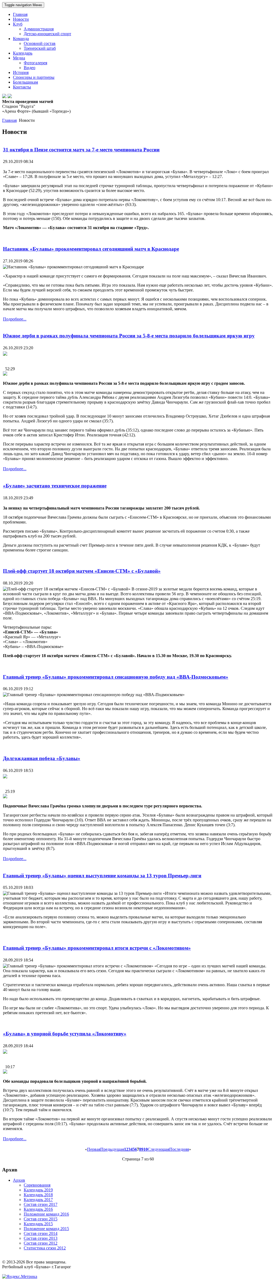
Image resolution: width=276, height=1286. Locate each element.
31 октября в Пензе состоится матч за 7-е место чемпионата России (81, 149)
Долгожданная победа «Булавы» (41, 758)
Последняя (179, 1149)
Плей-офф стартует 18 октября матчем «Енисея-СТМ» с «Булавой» (82, 571)
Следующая (158, 1149)
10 (145, 1149)
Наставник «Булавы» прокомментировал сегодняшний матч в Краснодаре (91, 249)
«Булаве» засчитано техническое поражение (54, 486)
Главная (9, 120)
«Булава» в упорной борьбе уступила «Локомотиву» (64, 1033)
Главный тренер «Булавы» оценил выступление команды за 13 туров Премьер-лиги (102, 875)
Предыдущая (112, 1149)
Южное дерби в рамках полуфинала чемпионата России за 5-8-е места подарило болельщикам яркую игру (129, 336)
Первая (93, 1149)
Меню (23, 5)
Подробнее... (14, 319)
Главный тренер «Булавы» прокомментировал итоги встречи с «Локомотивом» (97, 948)
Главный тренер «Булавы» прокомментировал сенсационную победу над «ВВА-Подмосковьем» (115, 677)
